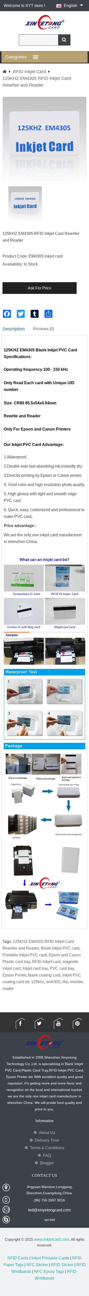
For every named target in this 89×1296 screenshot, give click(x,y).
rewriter (76, 982)
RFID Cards (17, 1258)
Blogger (47, 1163)
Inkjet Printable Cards (50, 1258)
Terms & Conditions (47, 1148)
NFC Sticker (37, 1265)
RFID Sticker (62, 1265)
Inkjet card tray (35, 968)
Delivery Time (47, 1140)
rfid (65, 982)
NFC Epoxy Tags (49, 1271)
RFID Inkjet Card (29, 71)
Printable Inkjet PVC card (24, 955)
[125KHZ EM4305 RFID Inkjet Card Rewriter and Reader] (25, 203)
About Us (47, 1133)
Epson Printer (14, 975)
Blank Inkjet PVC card (60, 948)
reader (8, 988)
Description (13, 328)
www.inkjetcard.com (51, 1239)
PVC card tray (62, 968)
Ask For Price (39, 288)
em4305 (53, 982)
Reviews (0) (43, 329)
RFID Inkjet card (46, 962)
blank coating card (44, 975)
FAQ (47, 1155)
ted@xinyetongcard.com (49, 1210)
